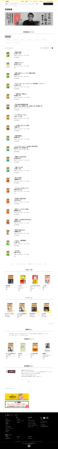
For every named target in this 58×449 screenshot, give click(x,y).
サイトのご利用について (18, 441)
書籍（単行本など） (8, 420)
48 (36, 264)
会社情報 (22, 1)
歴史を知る (15, 39)
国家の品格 (32, 373)
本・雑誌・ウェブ (49, 3)
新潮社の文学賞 (8, 438)
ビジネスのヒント (16, 42)
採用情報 (26, 1)
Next (52, 18)
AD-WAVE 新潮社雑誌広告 (50, 1)
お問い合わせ (36, 1)
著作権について (41, 1)
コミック (7, 425)
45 (31, 264)
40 (22, 264)
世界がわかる (23, 39)
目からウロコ (37, 39)
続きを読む (29, 381)
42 (26, 264)
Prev (5, 18)
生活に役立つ (8, 42)
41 (24, 264)
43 (28, 264)
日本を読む (30, 39)
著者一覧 (7, 431)
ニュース (30, 1)
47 (35, 264)
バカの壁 (37, 371)
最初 (13, 264)
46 (33, 264)
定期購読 (18, 422)
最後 (45, 264)
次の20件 (40, 264)
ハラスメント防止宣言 (32, 441)
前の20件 (18, 264)
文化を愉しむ (45, 39)
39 (21, 264)
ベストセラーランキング (31, 422)
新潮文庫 (7, 422)
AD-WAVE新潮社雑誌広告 (44, 426)
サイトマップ (41, 441)
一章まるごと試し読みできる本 (32, 425)
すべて (8, 36)
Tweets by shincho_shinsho (9, 388)
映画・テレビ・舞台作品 (31, 423)
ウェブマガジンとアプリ (20, 420)
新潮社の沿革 (30, 436)
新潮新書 (7, 423)
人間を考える (8, 39)
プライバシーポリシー (25, 441)
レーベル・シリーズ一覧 (9, 428)
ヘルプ (37, 441)
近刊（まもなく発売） (31, 420)
